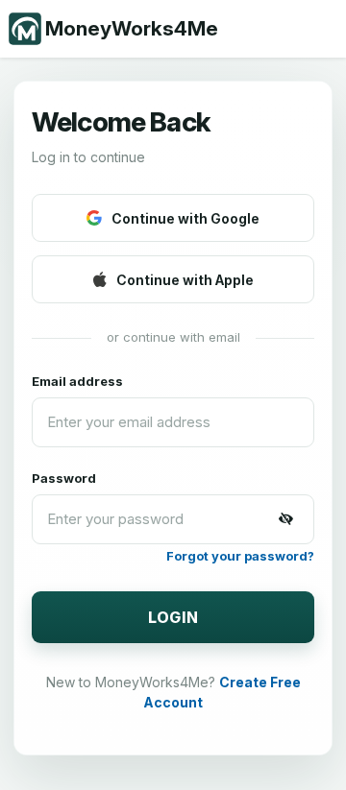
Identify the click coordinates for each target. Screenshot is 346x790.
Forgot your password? (240, 555)
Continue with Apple (185, 280)
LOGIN (173, 617)
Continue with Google (185, 218)
